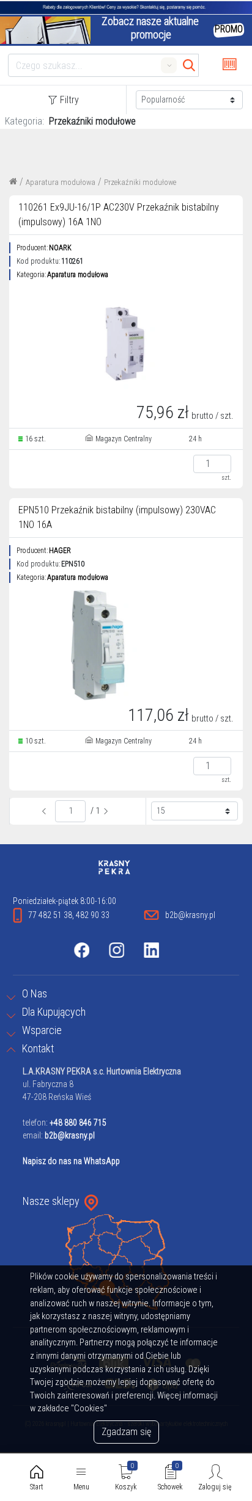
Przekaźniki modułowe (140, 182)
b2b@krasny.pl (70, 1135)
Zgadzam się (126, 1432)
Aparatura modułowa (60, 182)
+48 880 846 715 (78, 1122)
